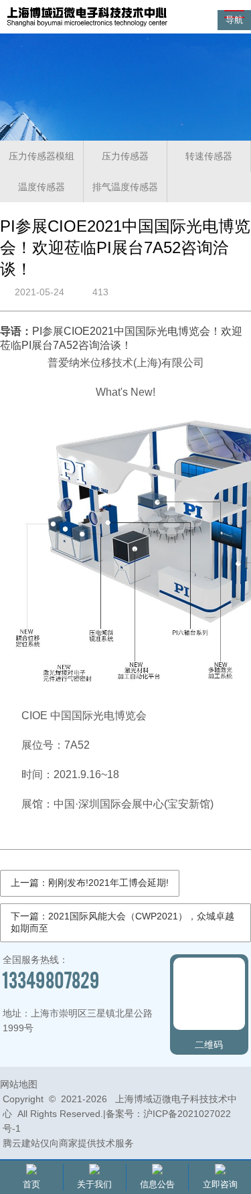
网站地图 (18, 1084)
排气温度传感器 (125, 186)
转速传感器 (208, 156)
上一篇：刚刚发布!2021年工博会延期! (90, 882)
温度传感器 (41, 186)
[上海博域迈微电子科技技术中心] (87, 25)
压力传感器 (125, 156)
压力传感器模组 (41, 156)
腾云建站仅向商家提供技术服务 (68, 1143)
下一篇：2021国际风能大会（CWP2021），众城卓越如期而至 (122, 922)
